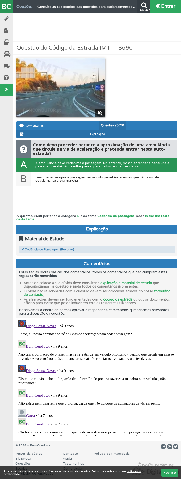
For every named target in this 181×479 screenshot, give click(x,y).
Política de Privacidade (112, 454)
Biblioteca (19, 42)
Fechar (169, 472)
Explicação (97, 134)
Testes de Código (19, 19)
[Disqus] (96, 377)
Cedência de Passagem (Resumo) (49, 249)
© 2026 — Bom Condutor (32, 445)
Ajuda (19, 78)
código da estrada (117, 299)
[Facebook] (163, 447)
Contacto (70, 454)
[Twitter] (175, 447)
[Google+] (169, 447)
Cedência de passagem (115, 216)
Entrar (167, 6)
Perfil (19, 31)
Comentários (35, 125)
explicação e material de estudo (126, 283)
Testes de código (29, 454)
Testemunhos (19, 66)
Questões (23, 464)
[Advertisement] (97, 27)
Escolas (19, 54)
